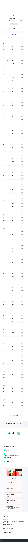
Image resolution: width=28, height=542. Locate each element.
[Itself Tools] (14, 436)
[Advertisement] (14, 7)
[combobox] (14, 24)
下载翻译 (14, 34)
